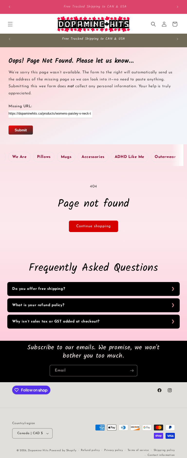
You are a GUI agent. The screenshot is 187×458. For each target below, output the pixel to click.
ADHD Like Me (129, 157)
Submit (21, 130)
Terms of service (138, 450)
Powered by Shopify (62, 450)
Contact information (161, 455)
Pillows (44, 157)
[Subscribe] (131, 370)
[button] (10, 24)
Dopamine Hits (38, 450)
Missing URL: (20, 106)
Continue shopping (93, 226)
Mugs (66, 157)
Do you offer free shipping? (38, 289)
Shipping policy (164, 450)
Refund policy (90, 450)
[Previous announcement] (9, 6)
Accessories (93, 157)
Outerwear (165, 157)
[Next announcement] (177, 6)
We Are (19, 157)
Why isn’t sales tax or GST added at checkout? (56, 321)
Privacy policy (113, 450)
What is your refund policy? (38, 305)
